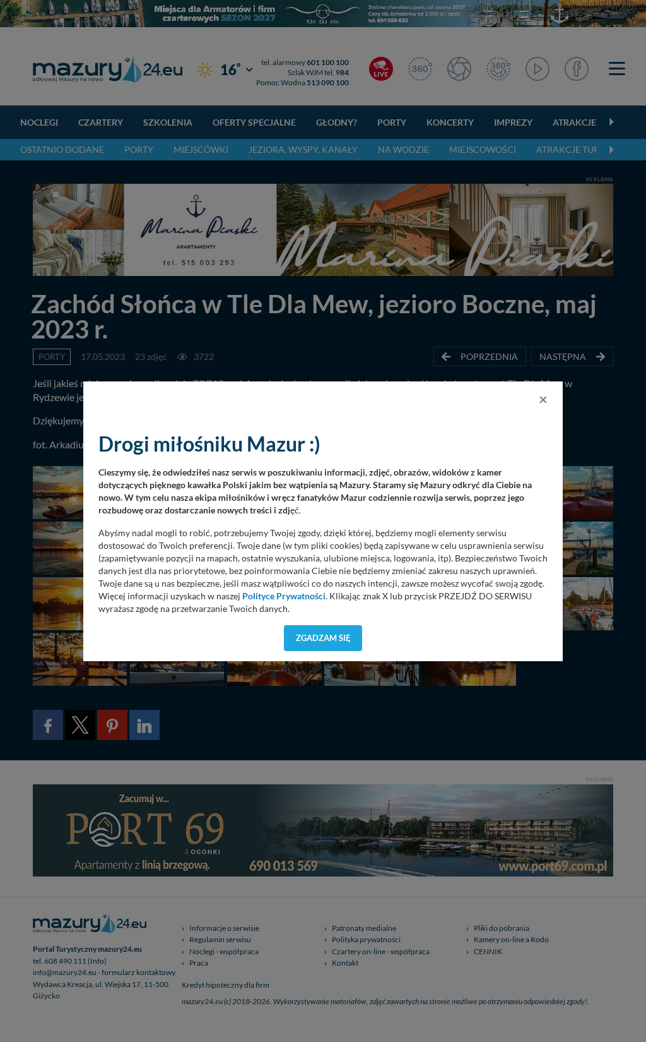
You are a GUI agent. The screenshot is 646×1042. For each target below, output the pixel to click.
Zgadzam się (323, 638)
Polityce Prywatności (284, 596)
